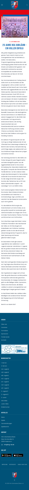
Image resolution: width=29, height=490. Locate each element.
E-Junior (4, 397)
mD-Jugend (5, 385)
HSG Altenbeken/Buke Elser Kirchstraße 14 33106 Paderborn (8, 439)
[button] (2, 5)
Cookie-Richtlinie (22, 464)
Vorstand (4, 327)
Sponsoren (4, 334)
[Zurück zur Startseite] (14, 5)
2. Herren (4, 366)
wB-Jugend (4, 375)
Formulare (4, 331)
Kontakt (3, 340)
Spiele (3, 420)
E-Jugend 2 (4, 394)
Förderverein (5, 337)
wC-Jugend (5, 382)
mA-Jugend (5, 369)
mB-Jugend (5, 372)
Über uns (4, 324)
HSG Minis (4, 401)
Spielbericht (5, 427)
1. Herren (4, 363)
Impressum (4, 464)
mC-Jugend (5, 379)
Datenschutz (12, 464)
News (3, 417)
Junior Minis (4, 404)
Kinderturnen (5, 407)
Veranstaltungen (6, 423)
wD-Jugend (5, 388)
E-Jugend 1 (4, 391)
